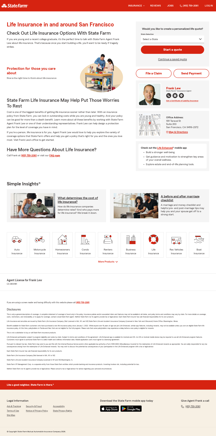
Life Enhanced (165, 148)
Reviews (155, 5)
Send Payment (191, 73)
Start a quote (172, 49)
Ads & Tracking (14, 406)
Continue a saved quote (172, 59)
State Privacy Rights (62, 411)
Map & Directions (178, 132)
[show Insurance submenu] (143, 5)
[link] (15, 6)
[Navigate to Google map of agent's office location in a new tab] (181, 95)
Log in (209, 5)
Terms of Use (13, 411)
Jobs (170, 5)
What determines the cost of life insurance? (78, 199)
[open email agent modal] (175, 96)
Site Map (11, 415)
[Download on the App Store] (109, 408)
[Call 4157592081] (168, 95)
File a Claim (154, 73)
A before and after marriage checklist (180, 198)
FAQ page (54, 155)
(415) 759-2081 (190, 5)
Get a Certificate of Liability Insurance (182, 101)
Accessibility (59, 406)
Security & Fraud (34, 406)
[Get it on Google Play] (131, 408)
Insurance (135, 5)
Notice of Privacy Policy (37, 411)
